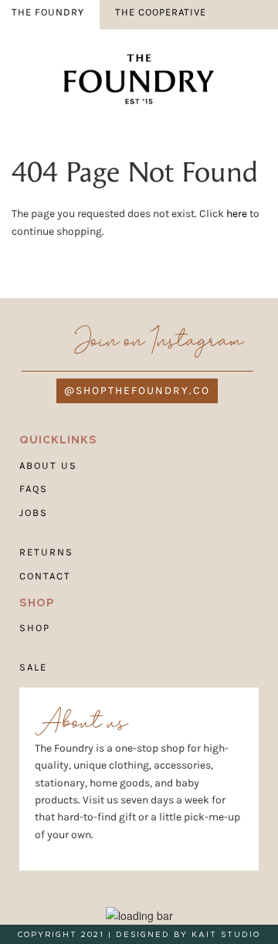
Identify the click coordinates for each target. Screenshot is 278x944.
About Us (48, 464)
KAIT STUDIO (226, 934)
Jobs (33, 512)
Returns (46, 551)
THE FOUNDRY (48, 12)
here (236, 213)
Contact (45, 575)
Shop (34, 627)
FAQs (33, 488)
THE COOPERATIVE (160, 12)
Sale (33, 666)
